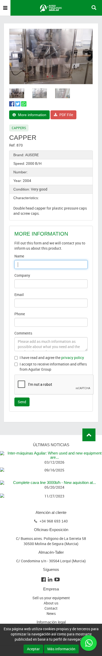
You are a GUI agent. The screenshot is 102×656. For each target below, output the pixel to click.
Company (22, 275)
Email (19, 294)
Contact (51, 608)
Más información (61, 648)
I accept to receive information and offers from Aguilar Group (53, 367)
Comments (23, 333)
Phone (19, 313)
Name (19, 256)
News (51, 613)
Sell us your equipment (51, 597)
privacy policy (72, 357)
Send (22, 401)
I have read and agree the (52, 357)
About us (51, 603)
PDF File (66, 114)
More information (31, 115)
